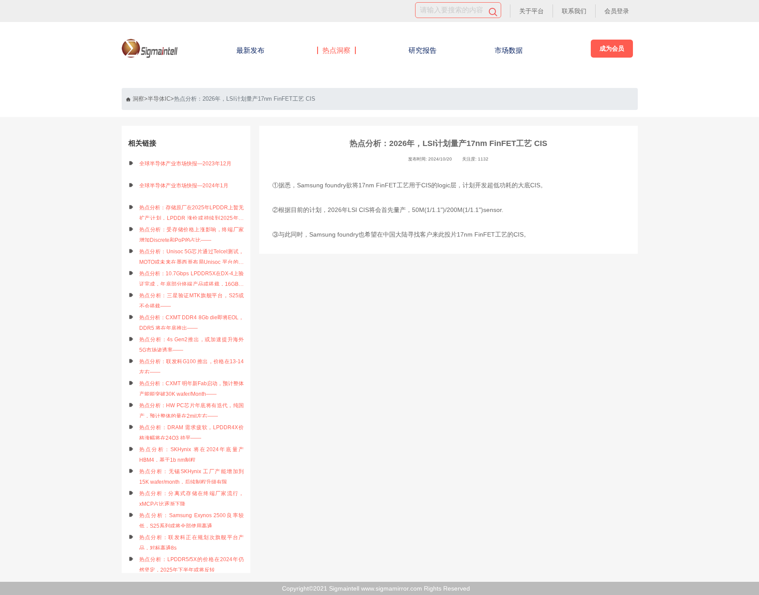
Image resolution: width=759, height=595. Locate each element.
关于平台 (531, 11)
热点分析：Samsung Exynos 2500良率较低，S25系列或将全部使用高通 (191, 520)
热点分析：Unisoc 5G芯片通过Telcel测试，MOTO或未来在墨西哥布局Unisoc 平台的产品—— (191, 257)
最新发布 (250, 50)
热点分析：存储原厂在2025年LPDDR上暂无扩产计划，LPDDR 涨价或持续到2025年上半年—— (191, 213)
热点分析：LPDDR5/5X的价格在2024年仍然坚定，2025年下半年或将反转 (191, 564)
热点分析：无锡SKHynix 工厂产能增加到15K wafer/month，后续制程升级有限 (191, 476)
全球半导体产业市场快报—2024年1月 (183, 186)
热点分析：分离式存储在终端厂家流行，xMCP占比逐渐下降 (191, 498)
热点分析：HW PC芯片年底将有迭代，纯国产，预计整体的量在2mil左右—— (191, 410)
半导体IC (159, 98)
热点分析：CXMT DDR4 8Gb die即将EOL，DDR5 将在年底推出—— (191, 322)
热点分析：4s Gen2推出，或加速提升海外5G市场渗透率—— (191, 344)
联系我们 (574, 11)
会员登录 (616, 11)
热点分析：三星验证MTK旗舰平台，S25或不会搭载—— (191, 300)
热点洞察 (336, 50)
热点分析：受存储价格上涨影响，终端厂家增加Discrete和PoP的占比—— (191, 234)
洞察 (138, 98)
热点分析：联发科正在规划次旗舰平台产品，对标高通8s (191, 542)
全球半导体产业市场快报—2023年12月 (185, 164)
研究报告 (422, 50)
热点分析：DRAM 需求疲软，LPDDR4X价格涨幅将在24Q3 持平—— (191, 432)
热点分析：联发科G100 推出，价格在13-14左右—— (191, 366)
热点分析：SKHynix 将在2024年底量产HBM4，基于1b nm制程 (191, 454)
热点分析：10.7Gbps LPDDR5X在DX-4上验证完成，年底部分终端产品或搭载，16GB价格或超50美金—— (191, 279)
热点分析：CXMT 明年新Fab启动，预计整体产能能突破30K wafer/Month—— (191, 388)
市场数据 (509, 50)
